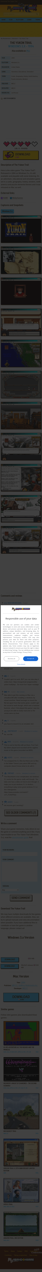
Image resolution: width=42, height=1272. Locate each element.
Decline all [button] (11, 659)
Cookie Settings (17, 652)
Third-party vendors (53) (22, 637)
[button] (21, 664)
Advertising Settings (11, 650)
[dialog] (21, 636)
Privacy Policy (27, 652)
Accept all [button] (30, 659)
